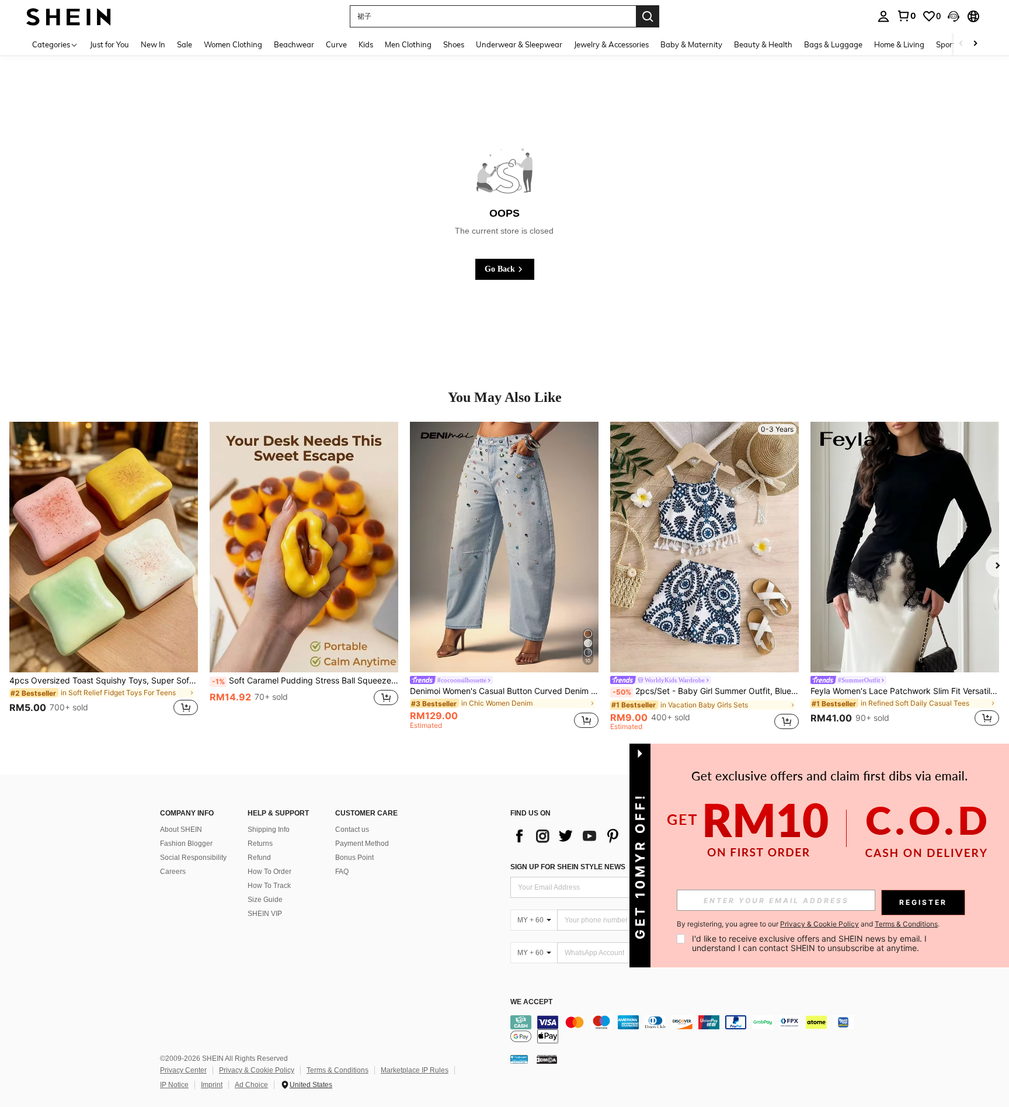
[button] (954, 16)
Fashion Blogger (186, 843)
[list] (603, 836)
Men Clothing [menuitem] (408, 44)
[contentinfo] (685, 1029)
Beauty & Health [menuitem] (763, 44)
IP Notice (174, 1085)
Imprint (211, 1085)
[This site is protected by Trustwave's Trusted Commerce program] (519, 1059)
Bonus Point (354, 857)
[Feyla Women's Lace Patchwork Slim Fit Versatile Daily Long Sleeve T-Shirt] (904, 547)
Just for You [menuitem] (109, 44)
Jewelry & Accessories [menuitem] (611, 44)
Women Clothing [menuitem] (233, 44)
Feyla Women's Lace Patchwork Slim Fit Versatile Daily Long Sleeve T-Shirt (904, 691)
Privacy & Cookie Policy (256, 1070)
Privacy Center (183, 1070)
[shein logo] (68, 16)
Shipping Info (269, 829)
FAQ (342, 871)
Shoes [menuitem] (453, 44)
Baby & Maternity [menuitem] (691, 44)
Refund (259, 857)
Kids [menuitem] (366, 44)
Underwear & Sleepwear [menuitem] (519, 44)
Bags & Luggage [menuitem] (833, 44)
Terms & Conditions (337, 1070)
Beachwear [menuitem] (294, 44)
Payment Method (362, 843)
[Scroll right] (975, 44)
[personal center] (883, 16)
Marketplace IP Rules (414, 1070)
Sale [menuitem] (184, 44)
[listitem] (103, 576)
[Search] (647, 16)
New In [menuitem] (153, 44)
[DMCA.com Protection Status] (547, 1059)
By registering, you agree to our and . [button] (808, 924)
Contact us (352, 829)
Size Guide (265, 900)
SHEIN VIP (265, 914)
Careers (173, 871)
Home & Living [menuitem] (899, 44)
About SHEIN (181, 829)
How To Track (269, 886)
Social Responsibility (193, 857)
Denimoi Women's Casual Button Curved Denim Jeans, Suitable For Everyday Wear (504, 691)
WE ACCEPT (531, 1002)
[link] (906, 16)
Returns (260, 843)
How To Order (269, 871)
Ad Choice (251, 1085)
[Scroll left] (961, 44)
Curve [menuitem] (336, 44)
